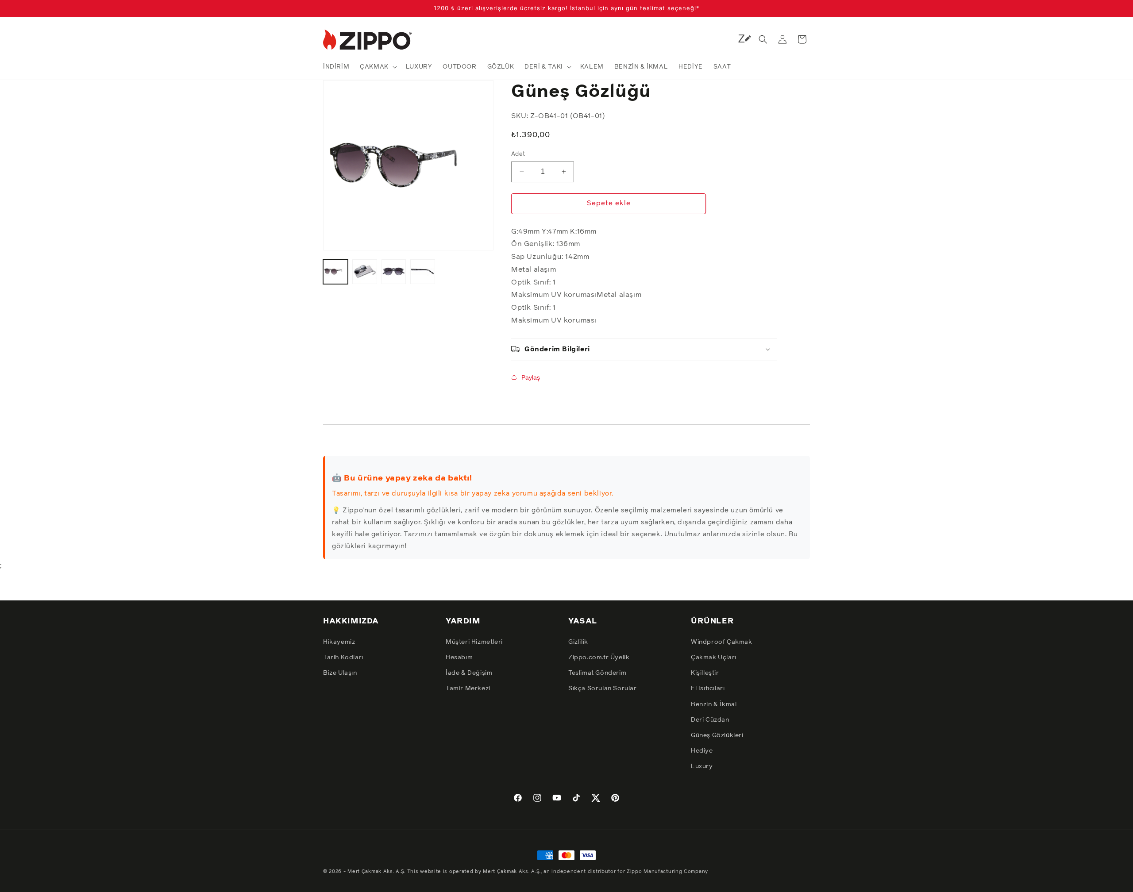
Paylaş (530, 377)
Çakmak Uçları (713, 657)
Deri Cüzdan (710, 720)
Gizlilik (578, 642)
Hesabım (459, 657)
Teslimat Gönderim (597, 673)
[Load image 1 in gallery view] (335, 271)
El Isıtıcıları (708, 688)
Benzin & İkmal (713, 704)
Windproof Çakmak (721, 642)
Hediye (702, 751)
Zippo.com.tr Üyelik (598, 657)
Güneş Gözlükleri (717, 735)
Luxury (702, 766)
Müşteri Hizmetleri (474, 642)
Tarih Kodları (343, 657)
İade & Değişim (469, 673)
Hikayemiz (339, 642)
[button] (378, 67)
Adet (518, 154)
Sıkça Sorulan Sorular (602, 688)
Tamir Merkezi (468, 688)
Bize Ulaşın (340, 673)
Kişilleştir (705, 673)
